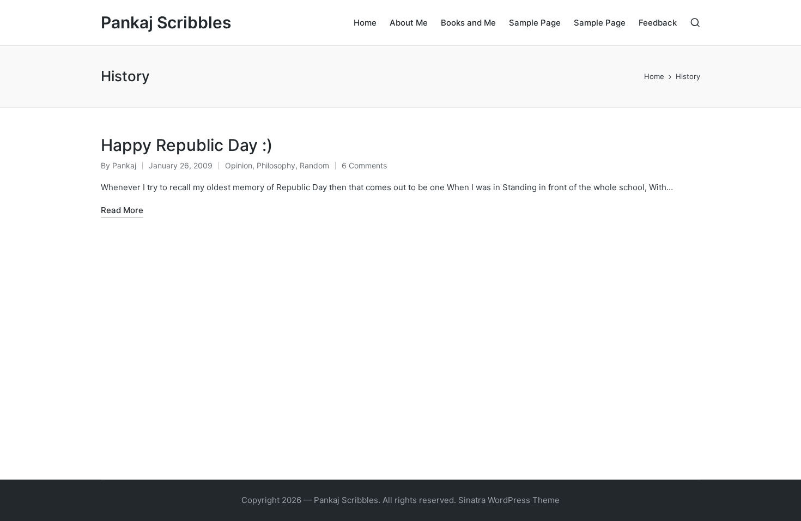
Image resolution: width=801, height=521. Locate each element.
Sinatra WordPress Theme (509, 500)
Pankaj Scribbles (166, 23)
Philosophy (276, 165)
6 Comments (364, 165)
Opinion (238, 165)
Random (314, 165)
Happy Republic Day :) (186, 145)
